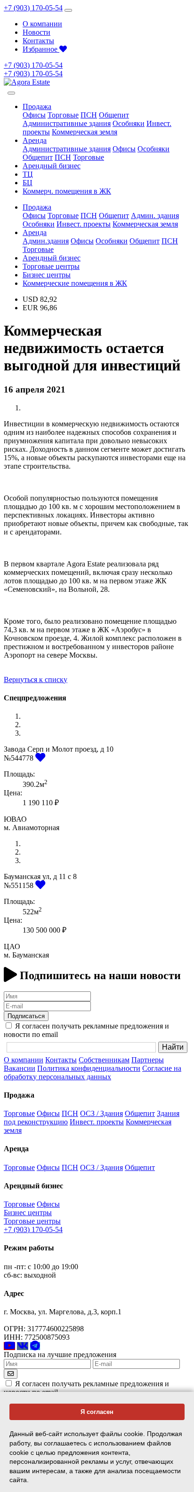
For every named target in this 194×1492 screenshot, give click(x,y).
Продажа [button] (37, 106)
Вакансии (19, 1068)
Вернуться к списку (35, 679)
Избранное (41, 49)
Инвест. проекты (84, 224)
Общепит (114, 115)
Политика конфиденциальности (88, 1068)
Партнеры (147, 1060)
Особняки (129, 123)
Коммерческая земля (84, 132)
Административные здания (67, 123)
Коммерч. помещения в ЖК (67, 191)
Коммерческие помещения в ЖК (75, 283)
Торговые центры (51, 266)
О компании (42, 24)
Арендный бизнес (52, 166)
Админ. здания (155, 216)
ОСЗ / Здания (101, 1113)
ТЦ (28, 174)
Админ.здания (46, 241)
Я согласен (97, 1411)
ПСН (89, 115)
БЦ (27, 183)
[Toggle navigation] (68, 10)
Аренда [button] (35, 140)
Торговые (63, 115)
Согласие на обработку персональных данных (92, 1072)
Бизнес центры (47, 275)
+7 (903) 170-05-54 (33, 8)
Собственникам (104, 1060)
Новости (36, 32)
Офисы (34, 115)
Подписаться (26, 1016)
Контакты (38, 41)
